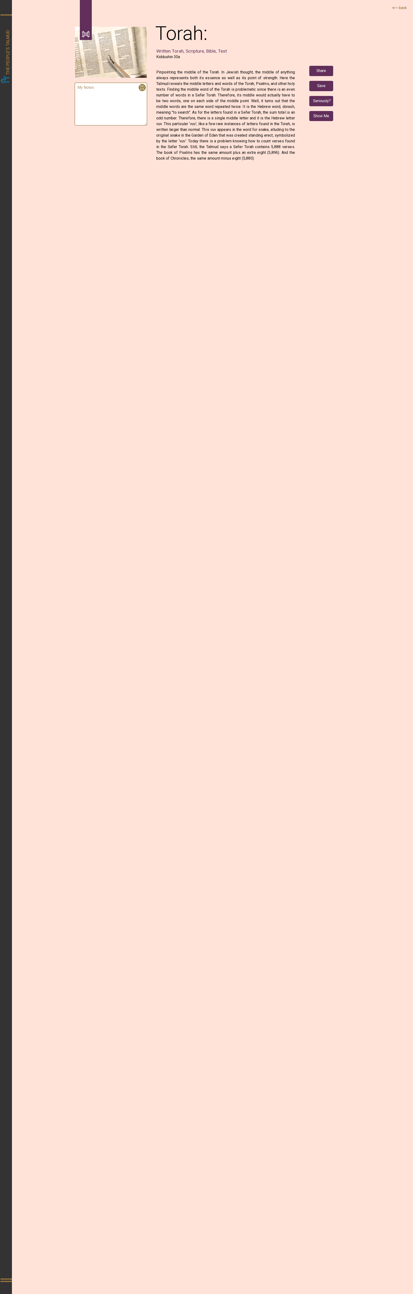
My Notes (85, 87)
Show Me (321, 116)
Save (321, 86)
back (402, 8)
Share (321, 70)
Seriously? (322, 101)
